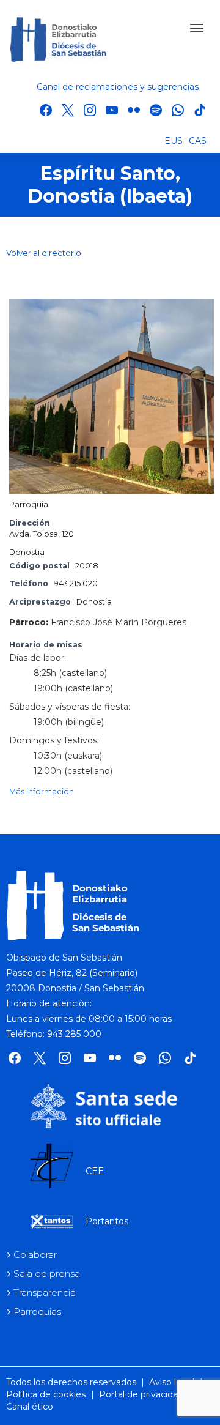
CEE (95, 1171)
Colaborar (35, 1254)
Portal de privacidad (141, 1394)
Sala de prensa (46, 1273)
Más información (41, 791)
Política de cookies (46, 1394)
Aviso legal (171, 1382)
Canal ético (29, 1406)
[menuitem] (173, 140)
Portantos (107, 1221)
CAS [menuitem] (198, 140)
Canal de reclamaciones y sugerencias (118, 86)
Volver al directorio (43, 253)
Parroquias (37, 1311)
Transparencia (44, 1292)
